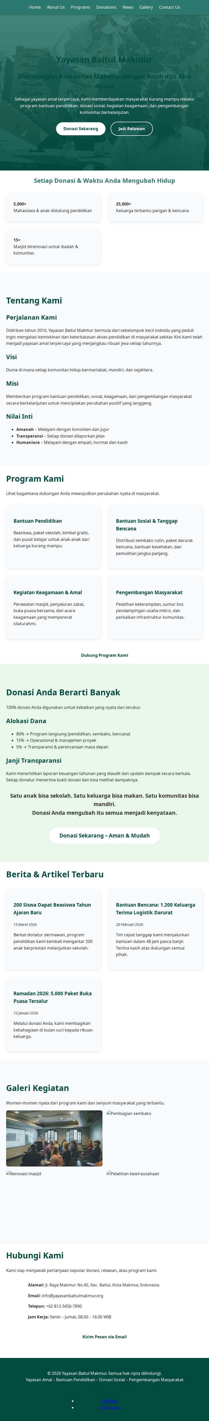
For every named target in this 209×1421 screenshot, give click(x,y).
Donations (106, 7)
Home (35, 7)
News (128, 7)
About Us (56, 7)
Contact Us (169, 7)
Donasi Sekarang (80, 128)
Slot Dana (109, 1407)
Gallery (146, 7)
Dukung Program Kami (104, 655)
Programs (80, 7)
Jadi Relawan (132, 128)
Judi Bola (109, 1401)
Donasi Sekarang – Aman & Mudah (104, 835)
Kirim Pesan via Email (105, 1337)
